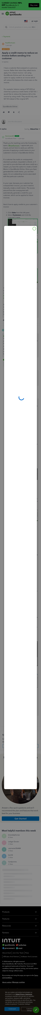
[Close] (34, 228)
